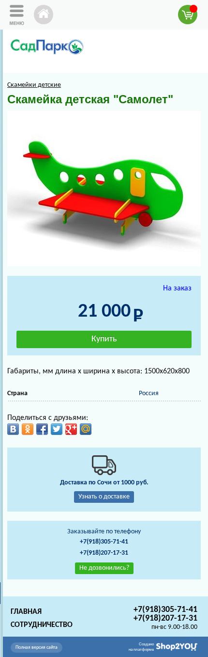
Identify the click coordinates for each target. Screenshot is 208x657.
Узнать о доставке (104, 496)
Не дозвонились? (104, 568)
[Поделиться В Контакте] (13, 429)
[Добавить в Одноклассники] (27, 429)
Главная (26, 612)
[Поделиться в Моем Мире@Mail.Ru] (85, 429)
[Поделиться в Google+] (71, 429)
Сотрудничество (42, 625)
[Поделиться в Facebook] (42, 429)
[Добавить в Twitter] (56, 429)
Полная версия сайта (36, 647)
